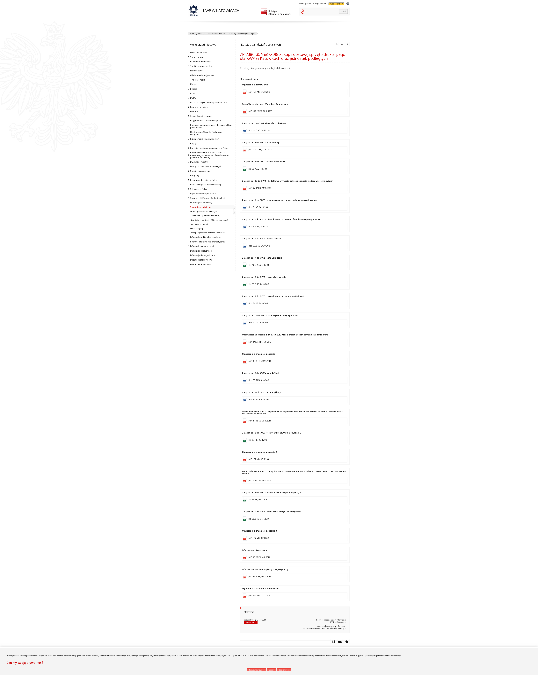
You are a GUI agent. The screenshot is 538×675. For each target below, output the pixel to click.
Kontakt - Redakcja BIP (200, 264)
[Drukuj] (340, 641)
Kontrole (194, 111)
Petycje (193, 143)
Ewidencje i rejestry (199, 162)
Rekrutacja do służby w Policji (203, 180)
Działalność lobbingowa (201, 259)
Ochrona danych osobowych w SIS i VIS (208, 102)
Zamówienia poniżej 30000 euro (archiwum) (209, 220)
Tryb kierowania (197, 79)
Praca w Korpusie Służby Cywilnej (205, 184)
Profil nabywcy (197, 228)
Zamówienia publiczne (215, 33)
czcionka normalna (336, 43)
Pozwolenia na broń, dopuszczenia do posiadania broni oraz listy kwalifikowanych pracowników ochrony (210, 154)
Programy (194, 175)
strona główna (305, 4)
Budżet (193, 89)
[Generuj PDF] (333, 641)
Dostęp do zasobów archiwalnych (206, 166)
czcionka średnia (341, 44)
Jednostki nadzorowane (201, 116)
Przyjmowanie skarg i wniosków (204, 139)
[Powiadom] (347, 641)
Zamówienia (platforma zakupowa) (205, 216)
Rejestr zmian (251, 622)
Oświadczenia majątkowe (202, 75)
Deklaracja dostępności (201, 250)
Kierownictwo (196, 70)
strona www (348, 3)
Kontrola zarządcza (199, 107)
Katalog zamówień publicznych (242, 33)
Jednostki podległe (63, 478)
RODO (193, 93)
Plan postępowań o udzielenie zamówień (208, 233)
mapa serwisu (320, 4)
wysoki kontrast (336, 4)
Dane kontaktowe (198, 52)
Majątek (194, 84)
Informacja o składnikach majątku (205, 237)
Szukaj (303, 12)
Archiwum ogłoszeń (199, 224)
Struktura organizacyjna (201, 66)
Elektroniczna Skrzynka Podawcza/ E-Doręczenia (207, 133)
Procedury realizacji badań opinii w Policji (209, 148)
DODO (193, 98)
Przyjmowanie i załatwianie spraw (205, 120)
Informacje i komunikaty (201, 202)
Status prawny (197, 57)
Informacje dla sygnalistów (202, 255)
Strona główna (196, 33)
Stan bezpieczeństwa (200, 171)
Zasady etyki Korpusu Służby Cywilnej (207, 198)
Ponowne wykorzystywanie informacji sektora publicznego (211, 126)
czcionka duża (347, 44)
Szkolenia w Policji (198, 189)
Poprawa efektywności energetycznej (207, 241)
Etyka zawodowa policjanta (203, 193)
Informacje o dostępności (202, 246)
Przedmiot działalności (200, 61)
